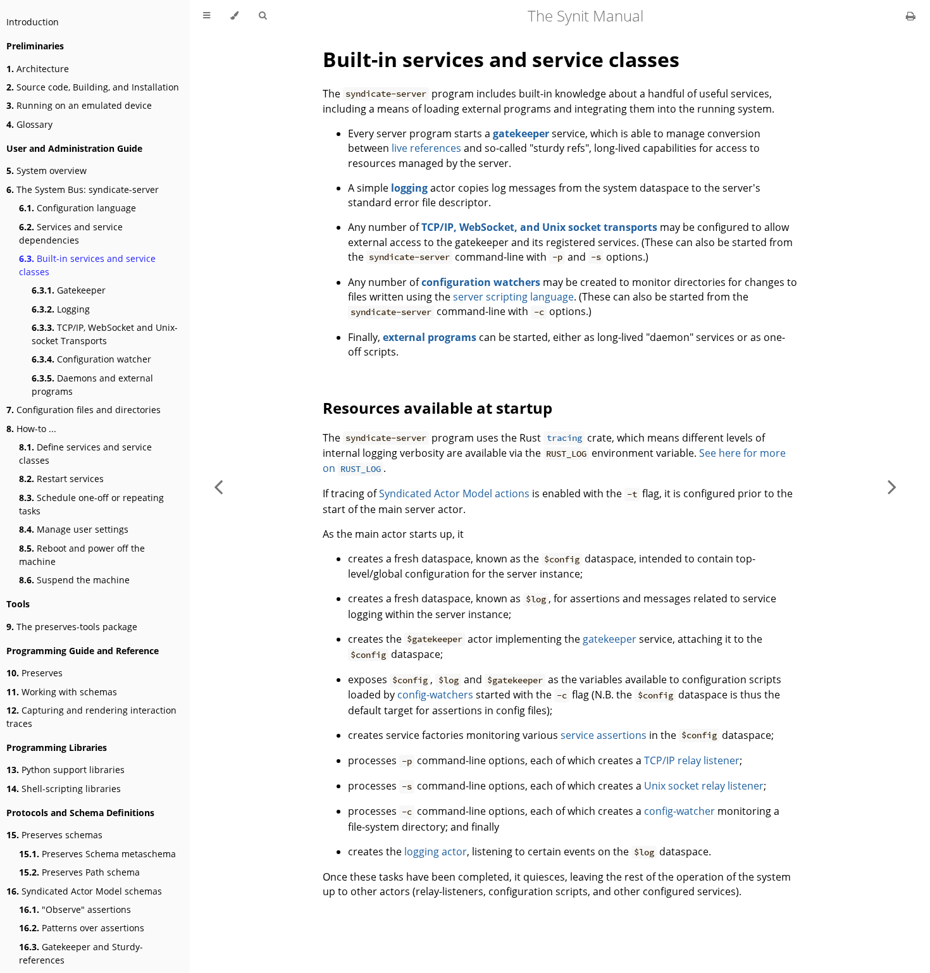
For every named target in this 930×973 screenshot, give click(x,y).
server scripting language (513, 297)
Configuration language (77, 208)
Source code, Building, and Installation (92, 87)
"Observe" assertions (75, 909)
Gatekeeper (69, 290)
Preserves (34, 673)
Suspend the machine (74, 580)
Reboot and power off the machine (82, 554)
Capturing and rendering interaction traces (91, 716)
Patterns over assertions (81, 928)
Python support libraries (65, 770)
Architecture (37, 69)
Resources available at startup (437, 407)
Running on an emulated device (79, 105)
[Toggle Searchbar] (262, 16)
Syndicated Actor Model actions (454, 493)
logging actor (435, 851)
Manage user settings (73, 529)
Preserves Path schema (79, 872)
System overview (46, 170)
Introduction (32, 22)
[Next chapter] (892, 486)
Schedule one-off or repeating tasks (91, 504)
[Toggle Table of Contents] (206, 16)
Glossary (29, 124)
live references (426, 148)
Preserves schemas (54, 835)
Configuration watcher (91, 359)
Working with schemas (61, 692)
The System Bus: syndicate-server (82, 189)
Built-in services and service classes (87, 265)
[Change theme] (234, 16)
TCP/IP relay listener (692, 760)
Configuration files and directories (83, 410)
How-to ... (31, 429)
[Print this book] (911, 16)
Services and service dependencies (71, 233)
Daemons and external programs (92, 384)
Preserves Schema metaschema (97, 854)
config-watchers (435, 695)
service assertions (604, 735)
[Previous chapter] (218, 486)
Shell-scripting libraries (63, 789)
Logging (61, 309)
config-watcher (679, 811)
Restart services (61, 479)
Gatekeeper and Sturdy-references (81, 953)
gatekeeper (609, 639)
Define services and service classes (85, 453)
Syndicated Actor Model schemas (84, 891)
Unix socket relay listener (704, 786)
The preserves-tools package (71, 627)
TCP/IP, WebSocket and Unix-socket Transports (105, 334)
